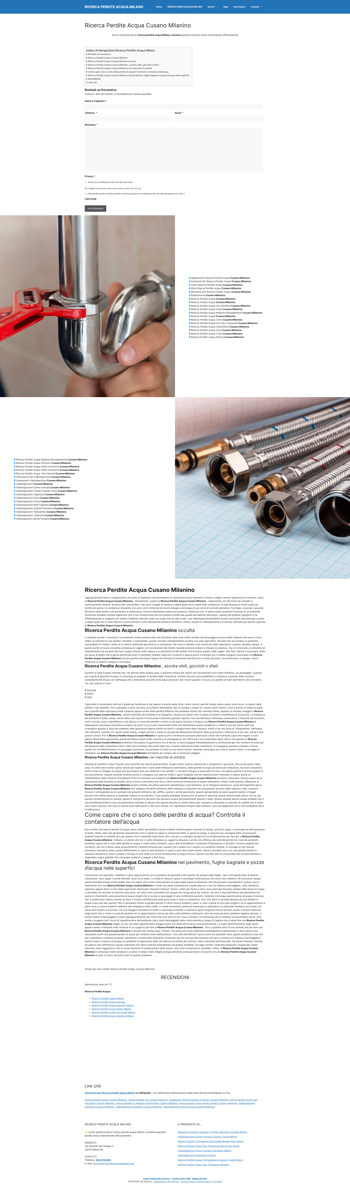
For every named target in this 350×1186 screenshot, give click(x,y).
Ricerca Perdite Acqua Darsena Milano (113, 1005)
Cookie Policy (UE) (181, 1178)
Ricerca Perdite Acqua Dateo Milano (111, 1009)
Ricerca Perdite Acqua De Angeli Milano (113, 1012)
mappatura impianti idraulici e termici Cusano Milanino (198, 1100)
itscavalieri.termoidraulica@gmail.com (114, 1163)
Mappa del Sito (199, 1178)
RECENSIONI (94, 79)
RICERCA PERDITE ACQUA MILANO (114, 7)
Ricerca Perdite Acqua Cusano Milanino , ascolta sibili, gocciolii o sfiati (123, 65)
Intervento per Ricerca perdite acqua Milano (110, 1093)
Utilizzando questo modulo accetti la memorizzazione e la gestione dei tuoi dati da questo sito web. (136, 193)
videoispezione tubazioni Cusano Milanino (139, 1106)
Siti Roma (217, 1181)
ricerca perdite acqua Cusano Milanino (106, 1100)
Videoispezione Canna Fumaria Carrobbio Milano (204, 1150)
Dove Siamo (239, 6)
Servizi (211, 6)
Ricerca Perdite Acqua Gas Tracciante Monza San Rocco (209, 1146)
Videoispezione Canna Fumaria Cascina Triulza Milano (207, 1136)
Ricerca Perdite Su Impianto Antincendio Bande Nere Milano (211, 1141)
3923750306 (103, 1160)
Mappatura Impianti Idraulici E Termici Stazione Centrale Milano (212, 1132)
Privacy (90, 176)
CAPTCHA (91, 199)
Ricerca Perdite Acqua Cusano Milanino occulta (112, 61)
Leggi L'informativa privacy (156, 1178)
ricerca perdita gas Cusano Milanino (148, 1100)
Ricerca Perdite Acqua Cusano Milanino (108, 57)
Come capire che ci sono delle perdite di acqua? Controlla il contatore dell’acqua (128, 72)
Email (179, 113)
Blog (226, 6)
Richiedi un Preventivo (99, 54)
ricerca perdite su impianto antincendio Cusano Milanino (147, 1103)
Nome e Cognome (96, 101)
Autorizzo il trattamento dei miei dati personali (110, 182)
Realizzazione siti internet (166, 1181)
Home (159, 6)
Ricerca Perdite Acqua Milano (108, 998)
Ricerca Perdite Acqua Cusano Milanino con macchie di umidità (120, 68)
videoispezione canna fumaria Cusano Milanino (189, 1106)
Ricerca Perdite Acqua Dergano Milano (113, 1016)
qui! (139, 188)
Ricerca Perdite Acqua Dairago (108, 1002)
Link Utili (92, 82)
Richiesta (91, 124)
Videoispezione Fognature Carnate (197, 1155)
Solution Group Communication (196, 1181)
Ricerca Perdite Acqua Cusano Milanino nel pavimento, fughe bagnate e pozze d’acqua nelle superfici (138, 75)
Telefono (91, 113)
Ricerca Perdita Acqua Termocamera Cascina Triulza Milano (210, 1160)
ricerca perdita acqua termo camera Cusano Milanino (208, 1103)
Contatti (255, 6)
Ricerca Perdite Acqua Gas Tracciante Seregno (203, 1164)
